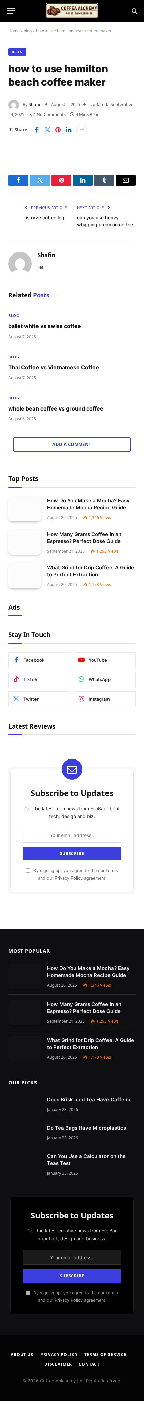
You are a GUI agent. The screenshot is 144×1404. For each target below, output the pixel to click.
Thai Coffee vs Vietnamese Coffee (53, 367)
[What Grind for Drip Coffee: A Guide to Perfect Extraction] (24, 575)
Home (14, 31)
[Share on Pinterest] (58, 130)
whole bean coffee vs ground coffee (55, 408)
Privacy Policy (69, 878)
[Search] (133, 10)
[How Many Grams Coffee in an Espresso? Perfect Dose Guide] (24, 542)
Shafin (35, 104)
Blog (17, 51)
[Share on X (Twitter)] (47, 130)
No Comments (51, 114)
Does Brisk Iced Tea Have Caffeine (89, 1099)
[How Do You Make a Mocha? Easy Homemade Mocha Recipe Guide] (24, 508)
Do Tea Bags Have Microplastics (86, 1128)
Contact (89, 1364)
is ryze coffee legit (46, 217)
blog (28, 31)
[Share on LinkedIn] (69, 130)
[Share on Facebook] (36, 130)
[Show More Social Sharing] (81, 130)
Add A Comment (71, 444)
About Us (22, 1354)
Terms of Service (105, 1354)
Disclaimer (58, 1364)
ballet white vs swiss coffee (44, 326)
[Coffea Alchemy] (72, 11)
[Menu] (11, 10)
